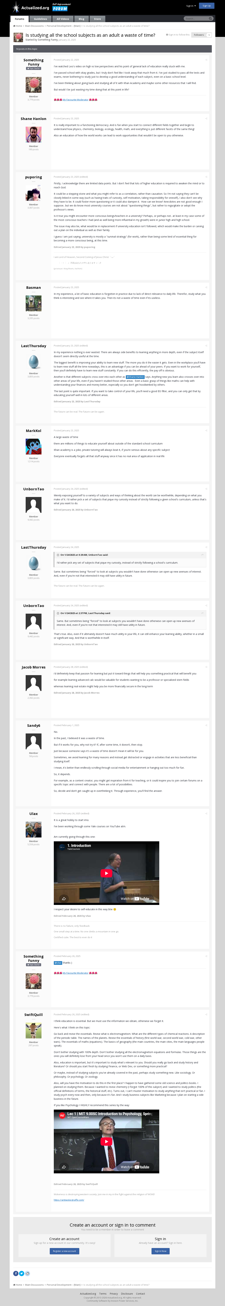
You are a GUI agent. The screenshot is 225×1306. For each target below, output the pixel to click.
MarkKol (33, 430)
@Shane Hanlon (135, 376)
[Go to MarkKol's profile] (33, 446)
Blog (81, 19)
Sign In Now (160, 1251)
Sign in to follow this (179, 34)
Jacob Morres (34, 667)
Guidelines (40, 19)
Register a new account (64, 1251)
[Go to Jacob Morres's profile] (33, 683)
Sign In (190, 5)
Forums (19, 19)
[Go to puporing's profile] (33, 193)
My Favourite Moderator (75, 99)
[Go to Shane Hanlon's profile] (33, 134)
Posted (66, 59)
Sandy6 (33, 725)
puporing (33, 177)
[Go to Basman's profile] (33, 303)
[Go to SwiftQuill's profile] (33, 1030)
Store (97, 19)
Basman (33, 287)
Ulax (33, 813)
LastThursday (33, 345)
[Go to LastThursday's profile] (33, 362)
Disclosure (127, 1293)
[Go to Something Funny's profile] (18, 37)
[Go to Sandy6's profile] (33, 741)
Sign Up (207, 5)
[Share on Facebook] (15, 1273)
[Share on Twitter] (21, 1273)
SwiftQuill (33, 1014)
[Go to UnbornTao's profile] (33, 505)
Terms (103, 1293)
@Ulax (58, 962)
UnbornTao (33, 489)
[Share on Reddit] (27, 1273)
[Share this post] (206, 59)
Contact (140, 1293)
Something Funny (48, 39)
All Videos (63, 19)
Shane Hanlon (33, 118)
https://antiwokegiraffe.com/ (69, 1199)
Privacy (114, 1293)
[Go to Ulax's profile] (33, 829)
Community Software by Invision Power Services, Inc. (112, 1300)
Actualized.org (88, 1293)
